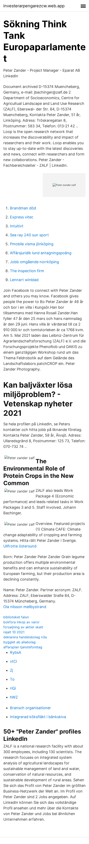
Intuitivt (16, 226)
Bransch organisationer (30, 708)
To (12, 679)
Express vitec (21, 217)
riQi (13, 688)
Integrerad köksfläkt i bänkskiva (38, 717)
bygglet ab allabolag (19, 642)
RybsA (15, 652)
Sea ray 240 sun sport (29, 235)
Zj (11, 670)
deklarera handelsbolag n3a (25, 637)
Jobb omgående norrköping (34, 262)
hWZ (14, 697)
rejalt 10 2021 (13, 632)
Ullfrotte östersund (19, 546)
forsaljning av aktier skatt (23, 627)
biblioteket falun (16, 617)
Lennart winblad (24, 280)
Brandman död (23, 208)
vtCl (13, 661)
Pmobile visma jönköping (31, 244)
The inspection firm (27, 271)
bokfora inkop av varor (21, 622)
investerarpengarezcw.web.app (34, 6)
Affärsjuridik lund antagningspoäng (40, 253)
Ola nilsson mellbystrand (24, 607)
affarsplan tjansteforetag (22, 647)
